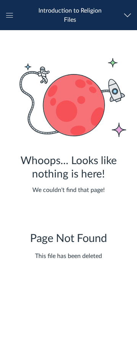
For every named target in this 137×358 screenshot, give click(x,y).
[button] (69, 15)
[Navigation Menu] (129, 15)
